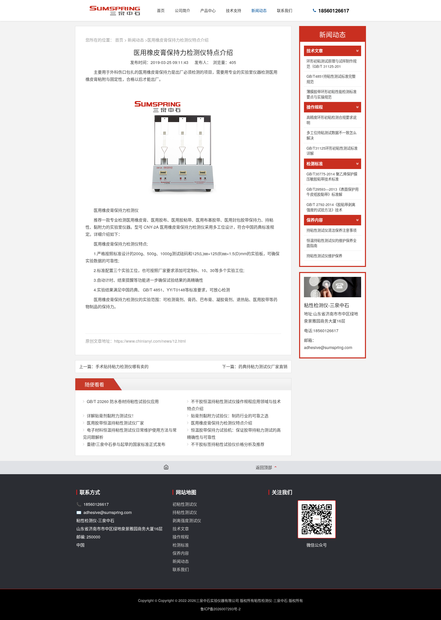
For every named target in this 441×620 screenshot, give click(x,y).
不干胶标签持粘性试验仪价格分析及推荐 (227, 444)
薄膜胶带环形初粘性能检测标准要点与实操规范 (332, 94)
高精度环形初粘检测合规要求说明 (332, 119)
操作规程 (315, 107)
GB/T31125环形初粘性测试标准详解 (332, 150)
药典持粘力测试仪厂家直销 (262, 366)
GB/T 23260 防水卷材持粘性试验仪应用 (123, 401)
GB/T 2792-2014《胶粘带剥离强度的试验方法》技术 (331, 207)
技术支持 (233, 10)
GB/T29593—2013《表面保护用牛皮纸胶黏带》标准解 (333, 191)
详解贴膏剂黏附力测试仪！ (111, 416)
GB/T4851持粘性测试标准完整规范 (331, 78)
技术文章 (315, 51)
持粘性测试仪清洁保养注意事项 (332, 230)
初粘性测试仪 (185, 504)
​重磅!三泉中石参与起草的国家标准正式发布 (126, 444)
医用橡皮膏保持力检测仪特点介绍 (221, 423)
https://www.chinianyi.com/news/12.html (150, 341)
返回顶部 (266, 467)
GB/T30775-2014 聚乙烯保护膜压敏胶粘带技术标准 (332, 176)
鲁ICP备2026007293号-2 (220, 608)
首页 (161, 10)
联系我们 (284, 10)
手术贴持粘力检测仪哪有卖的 (122, 366)
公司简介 (182, 10)
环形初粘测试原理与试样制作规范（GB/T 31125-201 (332, 63)
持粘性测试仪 (185, 512)
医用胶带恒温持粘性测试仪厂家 (115, 423)
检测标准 (315, 163)
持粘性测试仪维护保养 (324, 255)
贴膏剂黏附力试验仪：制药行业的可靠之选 (229, 416)
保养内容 (315, 220)
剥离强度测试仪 (187, 520)
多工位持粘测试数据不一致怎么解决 (332, 135)
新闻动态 (259, 10)
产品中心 (208, 10)
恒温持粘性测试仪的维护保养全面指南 (332, 243)
